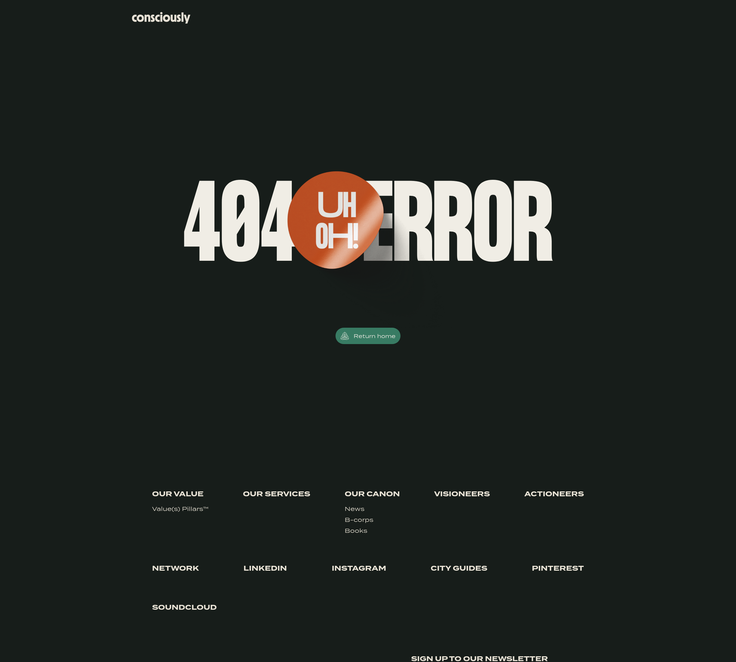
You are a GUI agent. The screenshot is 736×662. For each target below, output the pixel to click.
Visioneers (462, 494)
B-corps (359, 520)
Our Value (178, 494)
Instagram (359, 568)
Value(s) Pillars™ (180, 509)
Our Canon (372, 494)
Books (356, 530)
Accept (568, 649)
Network (175, 568)
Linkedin (265, 568)
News (355, 509)
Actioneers (554, 494)
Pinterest (558, 568)
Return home (375, 335)
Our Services (276, 494)
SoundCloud (184, 607)
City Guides (459, 568)
